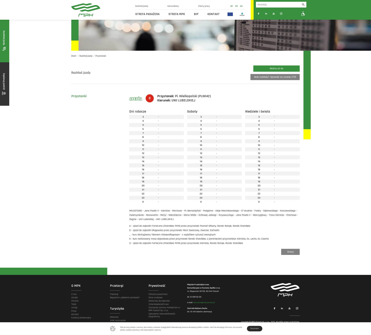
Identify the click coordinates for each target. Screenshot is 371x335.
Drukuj (290, 251)
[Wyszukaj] (303, 5)
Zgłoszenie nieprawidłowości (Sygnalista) (162, 315)
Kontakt (213, 14)
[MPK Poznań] (101, 10)
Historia (75, 300)
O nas (74, 294)
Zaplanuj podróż (4, 81)
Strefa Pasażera (147, 14)
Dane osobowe (155, 297)
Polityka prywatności (158, 294)
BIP (196, 14)
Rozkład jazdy (141, 6)
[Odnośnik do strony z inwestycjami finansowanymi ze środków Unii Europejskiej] (230, 14)
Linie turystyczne (118, 320)
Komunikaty (173, 6)
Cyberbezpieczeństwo (159, 304)
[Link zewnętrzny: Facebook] (258, 13)
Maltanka (114, 317)
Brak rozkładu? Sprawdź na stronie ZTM (275, 77)
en (236, 6)
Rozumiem (254, 328)
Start (73, 55)
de (231, 6)
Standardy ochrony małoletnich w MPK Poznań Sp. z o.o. (164, 309)
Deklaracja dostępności (159, 300)
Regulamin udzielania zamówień (124, 297)
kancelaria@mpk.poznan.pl (204, 302)
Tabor (74, 304)
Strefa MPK (177, 14)
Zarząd (74, 297)
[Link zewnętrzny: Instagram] (281, 13)
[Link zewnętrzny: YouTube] (273, 13)
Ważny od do (276, 68)
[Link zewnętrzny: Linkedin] (266, 13)
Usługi (74, 307)
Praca (73, 311)
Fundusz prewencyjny (81, 317)
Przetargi (114, 294)
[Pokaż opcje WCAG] (303, 13)
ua (241, 6)
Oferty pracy (204, 6)
